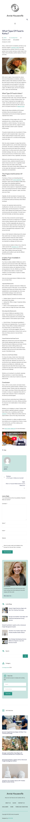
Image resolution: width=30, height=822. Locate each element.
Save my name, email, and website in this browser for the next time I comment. (13, 546)
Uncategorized (13, 37)
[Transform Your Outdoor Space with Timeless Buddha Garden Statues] (5, 633)
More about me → (8, 595)
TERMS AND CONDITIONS (21, 806)
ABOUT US (8, 802)
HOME (11, 806)
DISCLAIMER (5, 806)
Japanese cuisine (15, 47)
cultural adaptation (17, 179)
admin (5, 37)
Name (4, 523)
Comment (4, 503)
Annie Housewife (15, 15)
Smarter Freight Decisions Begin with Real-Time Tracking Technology (14, 732)
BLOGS (14, 802)
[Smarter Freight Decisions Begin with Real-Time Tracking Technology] (5, 610)
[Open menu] (15, 23)
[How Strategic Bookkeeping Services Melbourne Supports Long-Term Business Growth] (5, 641)
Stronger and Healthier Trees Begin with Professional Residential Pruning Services (18, 618)
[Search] (25, 656)
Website (4, 538)
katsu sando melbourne (10, 428)
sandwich (4, 413)
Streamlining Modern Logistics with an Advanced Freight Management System (14, 760)
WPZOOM (10, 818)
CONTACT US (21, 802)
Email (3, 530)
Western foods (20, 106)
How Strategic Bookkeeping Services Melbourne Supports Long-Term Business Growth (17, 640)
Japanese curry (15, 246)
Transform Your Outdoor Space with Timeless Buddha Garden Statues (13, 781)
